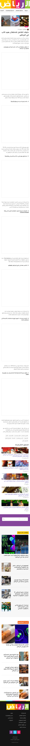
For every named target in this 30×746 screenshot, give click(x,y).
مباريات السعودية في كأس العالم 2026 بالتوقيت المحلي (21, 607)
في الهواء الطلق (22, 725)
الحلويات (11, 720)
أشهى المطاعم (22, 722)
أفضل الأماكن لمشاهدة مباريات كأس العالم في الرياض (16, 508)
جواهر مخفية (23, 718)
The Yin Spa (14, 101)
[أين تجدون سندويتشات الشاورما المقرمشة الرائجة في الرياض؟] (23, 694)
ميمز (12, 713)
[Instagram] (18, 732)
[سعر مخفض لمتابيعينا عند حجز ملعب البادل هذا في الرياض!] (15, 544)
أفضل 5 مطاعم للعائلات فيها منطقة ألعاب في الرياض (16, 482)
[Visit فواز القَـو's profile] (28, 29)
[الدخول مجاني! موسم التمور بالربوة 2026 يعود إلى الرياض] (23, 668)
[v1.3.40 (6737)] (16, 707)
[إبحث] (4, 519)
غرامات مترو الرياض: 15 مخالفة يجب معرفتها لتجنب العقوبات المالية (20, 594)
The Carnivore (7, 258)
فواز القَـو (25, 29)
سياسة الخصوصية (15, 742)
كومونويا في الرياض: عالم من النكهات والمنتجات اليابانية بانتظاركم (20, 567)
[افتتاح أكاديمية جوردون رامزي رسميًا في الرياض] (6, 580)
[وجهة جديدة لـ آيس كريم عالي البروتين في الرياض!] (23, 681)
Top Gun (7, 156)
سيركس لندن (25, 320)
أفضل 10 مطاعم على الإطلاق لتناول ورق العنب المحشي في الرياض (17, 495)
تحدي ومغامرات (9, 715)
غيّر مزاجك (23, 713)
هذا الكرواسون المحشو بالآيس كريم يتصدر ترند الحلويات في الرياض (11, 656)
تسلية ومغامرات (10, 10)
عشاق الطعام (19, 10)
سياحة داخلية (23, 727)
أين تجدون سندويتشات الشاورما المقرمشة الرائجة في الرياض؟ (11, 694)
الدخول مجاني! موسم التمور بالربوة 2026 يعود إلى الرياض (11, 669)
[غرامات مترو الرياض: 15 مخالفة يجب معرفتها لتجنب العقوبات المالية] (6, 593)
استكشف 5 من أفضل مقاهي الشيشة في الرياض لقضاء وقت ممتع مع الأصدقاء (16, 455)
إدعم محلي (10, 718)
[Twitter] (15, 732)
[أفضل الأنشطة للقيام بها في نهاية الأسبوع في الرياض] (15, 633)
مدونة (26, 10)
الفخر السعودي (22, 720)
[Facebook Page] (11, 732)
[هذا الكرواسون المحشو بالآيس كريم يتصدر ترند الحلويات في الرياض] (23, 656)
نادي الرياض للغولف (13, 265)
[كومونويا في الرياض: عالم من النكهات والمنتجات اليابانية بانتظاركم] (6, 567)
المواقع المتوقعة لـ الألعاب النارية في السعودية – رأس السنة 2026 (16, 468)
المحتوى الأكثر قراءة (22, 445)
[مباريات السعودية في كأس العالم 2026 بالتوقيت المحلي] (6, 606)
